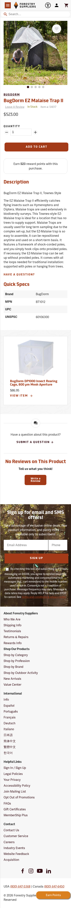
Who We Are (12, 619)
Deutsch (9, 723)
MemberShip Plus (16, 815)
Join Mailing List (15, 792)
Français (10, 717)
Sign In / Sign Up (15, 768)
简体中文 (10, 741)
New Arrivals (12, 679)
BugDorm (12, 94)
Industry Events (14, 848)
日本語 (8, 735)
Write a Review (36, 480)
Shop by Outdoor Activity (21, 673)
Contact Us (11, 830)
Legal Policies (13, 774)
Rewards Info (13, 643)
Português (11, 712)
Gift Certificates (15, 809)
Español (9, 706)
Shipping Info (12, 625)
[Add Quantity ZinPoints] (35, 132)
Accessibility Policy (17, 786)
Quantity (12, 126)
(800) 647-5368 (20, 886)
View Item (19, 395)
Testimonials (12, 631)
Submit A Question (33, 442)
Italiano (9, 729)
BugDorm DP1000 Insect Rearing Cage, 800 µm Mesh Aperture (33, 383)
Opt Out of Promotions (19, 797)
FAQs (7, 803)
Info (6, 700)
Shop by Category (16, 655)
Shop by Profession (17, 661)
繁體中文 (10, 747)
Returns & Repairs (16, 637)
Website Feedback (16, 854)
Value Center (12, 685)
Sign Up (36, 558)
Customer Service (16, 836)
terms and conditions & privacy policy (44, 597)
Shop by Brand (13, 667)
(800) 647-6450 (54, 886)
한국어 (8, 753)
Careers (9, 842)
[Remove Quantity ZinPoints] (7, 132)
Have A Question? (19, 274)
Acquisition (11, 860)
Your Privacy (12, 780)
